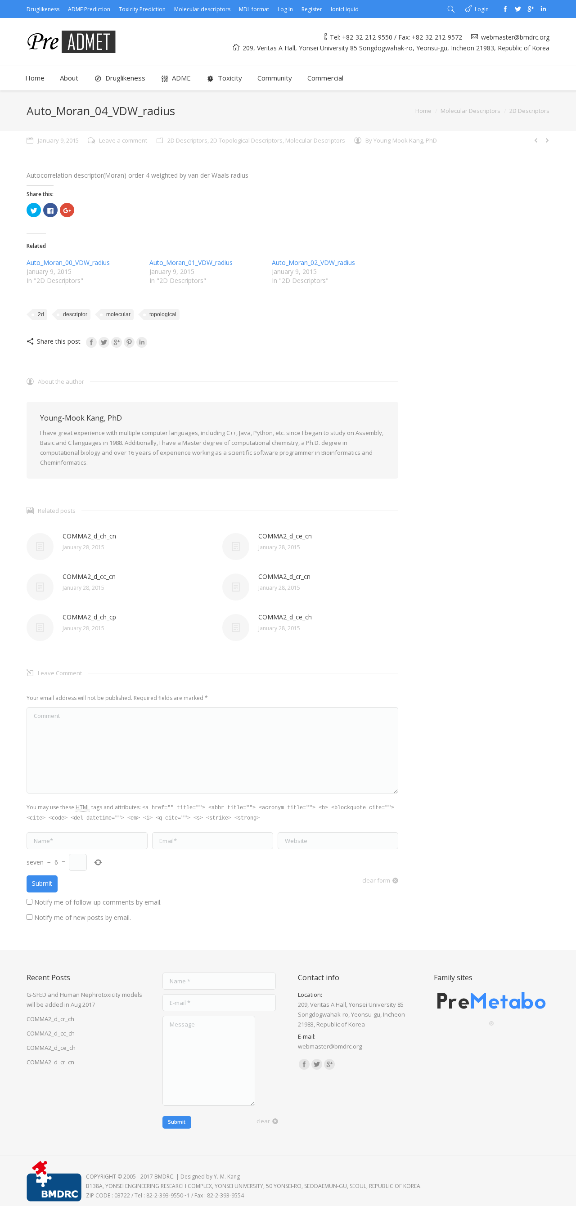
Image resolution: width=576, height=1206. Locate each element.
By (401, 140)
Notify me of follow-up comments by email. (98, 902)
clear (263, 1121)
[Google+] (530, 9)
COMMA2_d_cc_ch (51, 1033)
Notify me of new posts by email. (82, 917)
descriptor (75, 314)
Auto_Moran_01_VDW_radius (191, 262)
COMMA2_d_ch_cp (89, 617)
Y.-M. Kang (227, 1176)
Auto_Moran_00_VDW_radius (68, 262)
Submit (42, 883)
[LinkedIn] (141, 342)
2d (41, 314)
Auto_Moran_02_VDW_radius (313, 262)
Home (423, 111)
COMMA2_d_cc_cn (89, 576)
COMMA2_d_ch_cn (89, 536)
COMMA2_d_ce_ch (285, 617)
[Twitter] (518, 9)
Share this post (59, 341)
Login (482, 9)
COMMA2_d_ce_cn (285, 536)
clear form (376, 880)
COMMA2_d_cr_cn (284, 576)
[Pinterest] (129, 342)
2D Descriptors (529, 111)
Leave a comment (123, 140)
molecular (118, 314)
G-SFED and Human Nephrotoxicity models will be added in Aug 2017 (84, 1000)
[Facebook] (505, 9)
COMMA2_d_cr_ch (50, 1019)
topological (162, 314)
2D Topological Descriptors (246, 140)
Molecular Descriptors (470, 111)
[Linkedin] (543, 9)
